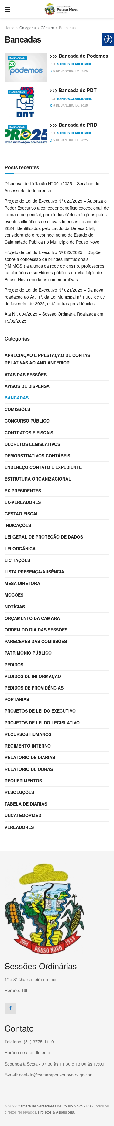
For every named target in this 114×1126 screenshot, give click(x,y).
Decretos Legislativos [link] (32, 444)
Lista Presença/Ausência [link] (34, 572)
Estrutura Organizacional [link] (38, 479)
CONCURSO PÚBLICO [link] (27, 421)
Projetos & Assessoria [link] (56, 1111)
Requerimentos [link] (23, 781)
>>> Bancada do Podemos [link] (79, 55)
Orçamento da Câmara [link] (32, 618)
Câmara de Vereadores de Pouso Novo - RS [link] (54, 1105)
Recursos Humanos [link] (28, 734)
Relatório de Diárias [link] (30, 757)
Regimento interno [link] (28, 746)
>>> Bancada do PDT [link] (73, 90)
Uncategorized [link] (23, 815)
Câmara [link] (47, 27)
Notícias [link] (15, 607)
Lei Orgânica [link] (20, 549)
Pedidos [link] (14, 665)
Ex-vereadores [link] (23, 502)
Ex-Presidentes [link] (23, 491)
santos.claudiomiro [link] (74, 64)
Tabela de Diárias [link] (26, 804)
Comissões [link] (17, 409)
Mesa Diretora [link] (22, 583)
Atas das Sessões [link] (26, 374)
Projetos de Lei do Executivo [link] (40, 711)
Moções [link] (14, 595)
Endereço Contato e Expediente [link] (43, 467)
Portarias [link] (17, 699)
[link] (7, 9)
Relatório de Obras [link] (29, 769)
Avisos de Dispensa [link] (27, 386)
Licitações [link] (17, 560)
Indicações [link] (18, 525)
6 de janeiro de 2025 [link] (70, 71)
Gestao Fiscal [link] (22, 514)
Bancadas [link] (67, 27)
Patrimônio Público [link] (28, 653)
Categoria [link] (27, 27)
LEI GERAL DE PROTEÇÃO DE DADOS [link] (44, 537)
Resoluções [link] (19, 792)
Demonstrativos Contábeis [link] (37, 456)
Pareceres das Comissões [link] (36, 641)
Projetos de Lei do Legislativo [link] (42, 723)
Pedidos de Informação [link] (33, 676)
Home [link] (10, 27)
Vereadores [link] (19, 827)
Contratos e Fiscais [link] (29, 433)
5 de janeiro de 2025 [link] (70, 105)
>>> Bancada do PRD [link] (73, 124)
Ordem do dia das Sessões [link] (36, 630)
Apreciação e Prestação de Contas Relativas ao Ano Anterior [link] (47, 359)
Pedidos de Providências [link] (34, 688)
